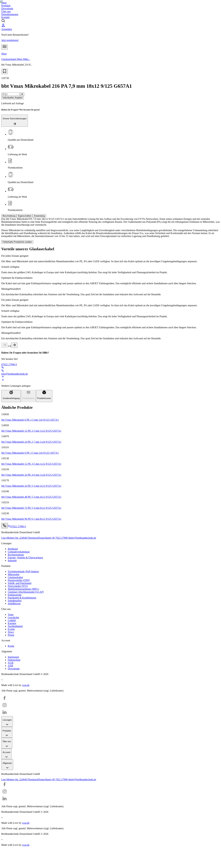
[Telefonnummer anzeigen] (4, 525)
